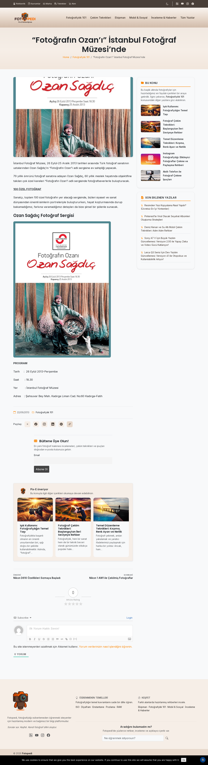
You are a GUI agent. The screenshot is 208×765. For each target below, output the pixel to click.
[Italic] (34, 639)
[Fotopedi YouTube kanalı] (182, 3)
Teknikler (61, 3)
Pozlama (110, 707)
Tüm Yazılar (187, 17)
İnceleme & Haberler (163, 17)
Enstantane (98, 707)
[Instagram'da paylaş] (44, 424)
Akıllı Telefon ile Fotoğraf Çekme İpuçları (172, 175)
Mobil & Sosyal (138, 17)
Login (129, 617)
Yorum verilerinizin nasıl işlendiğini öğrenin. (105, 646)
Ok (183, 760)
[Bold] (30, 639)
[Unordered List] (53, 639)
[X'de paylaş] (27, 424)
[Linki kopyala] (70, 424)
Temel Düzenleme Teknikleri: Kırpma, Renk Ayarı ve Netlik (174, 143)
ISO (77, 707)
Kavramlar (35, 3)
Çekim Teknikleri (100, 17)
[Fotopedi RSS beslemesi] (177, 3)
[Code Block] (62, 639)
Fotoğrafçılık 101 (76, 17)
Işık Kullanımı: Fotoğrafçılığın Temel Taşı (175, 110)
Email (37, 455)
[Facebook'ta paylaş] (36, 424)
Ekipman (120, 17)
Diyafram (86, 707)
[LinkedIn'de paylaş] (53, 424)
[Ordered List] (48, 639)
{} (71, 639)
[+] (75, 639)
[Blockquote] (57, 639)
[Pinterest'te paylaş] (61, 424)
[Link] (66, 639)
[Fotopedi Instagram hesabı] (187, 3)
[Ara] (166, 738)
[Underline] (39, 639)
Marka (49, 3)
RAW (119, 707)
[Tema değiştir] (167, 3)
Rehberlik (20, 3)
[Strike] (43, 639)
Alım (74, 3)
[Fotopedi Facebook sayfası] (193, 3)
